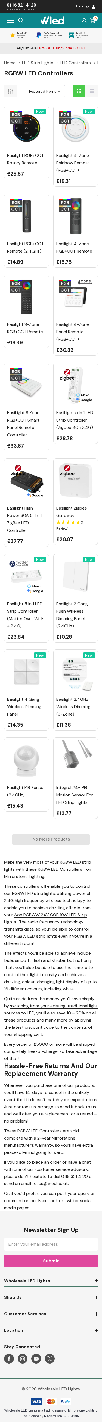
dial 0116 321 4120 (70, 1176)
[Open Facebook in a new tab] (9, 1359)
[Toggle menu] (10, 20)
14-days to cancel (44, 1092)
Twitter (71, 1200)
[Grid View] (79, 91)
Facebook (48, 1200)
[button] (75, 525)
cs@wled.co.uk (53, 1183)
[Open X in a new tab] (49, 1359)
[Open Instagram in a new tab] (22, 1359)
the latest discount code (29, 1027)
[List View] (91, 91)
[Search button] (20, 20)
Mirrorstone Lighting (24, 876)
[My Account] (84, 20)
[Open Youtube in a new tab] (36, 1359)
